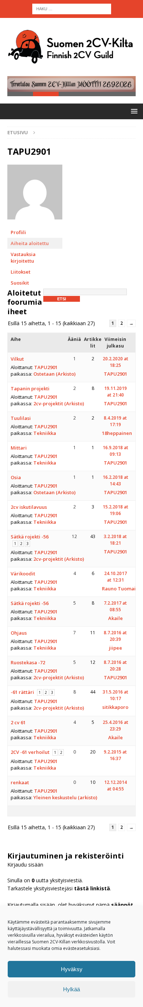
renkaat (20, 782)
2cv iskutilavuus (29, 507)
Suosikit (20, 282)
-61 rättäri (22, 692)
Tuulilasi (21, 418)
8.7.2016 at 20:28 (115, 665)
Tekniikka (44, 433)
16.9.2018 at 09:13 (115, 450)
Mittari (19, 447)
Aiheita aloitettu (30, 243)
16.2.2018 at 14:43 (115, 480)
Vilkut (17, 359)
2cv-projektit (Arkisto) (58, 403)
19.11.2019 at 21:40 (115, 391)
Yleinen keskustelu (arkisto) (65, 797)
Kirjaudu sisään (25, 864)
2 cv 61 (18, 722)
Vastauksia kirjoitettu (23, 257)
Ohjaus (19, 633)
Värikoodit (23, 573)
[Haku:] (71, 8)
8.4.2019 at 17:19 (115, 421)
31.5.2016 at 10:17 (115, 695)
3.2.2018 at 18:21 (115, 539)
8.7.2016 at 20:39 (115, 636)
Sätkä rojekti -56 (29, 536)
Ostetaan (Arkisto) (54, 374)
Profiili (18, 232)
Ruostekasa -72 (28, 662)
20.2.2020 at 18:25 (115, 362)
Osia (16, 477)
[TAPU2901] (34, 223)
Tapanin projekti (30, 388)
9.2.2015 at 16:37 (115, 755)
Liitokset (20, 271)
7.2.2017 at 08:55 (115, 606)
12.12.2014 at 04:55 (115, 785)
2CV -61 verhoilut (30, 752)
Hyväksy (71, 969)
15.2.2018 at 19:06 (115, 510)
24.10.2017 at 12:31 (115, 576)
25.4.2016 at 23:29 (115, 725)
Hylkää (71, 989)
